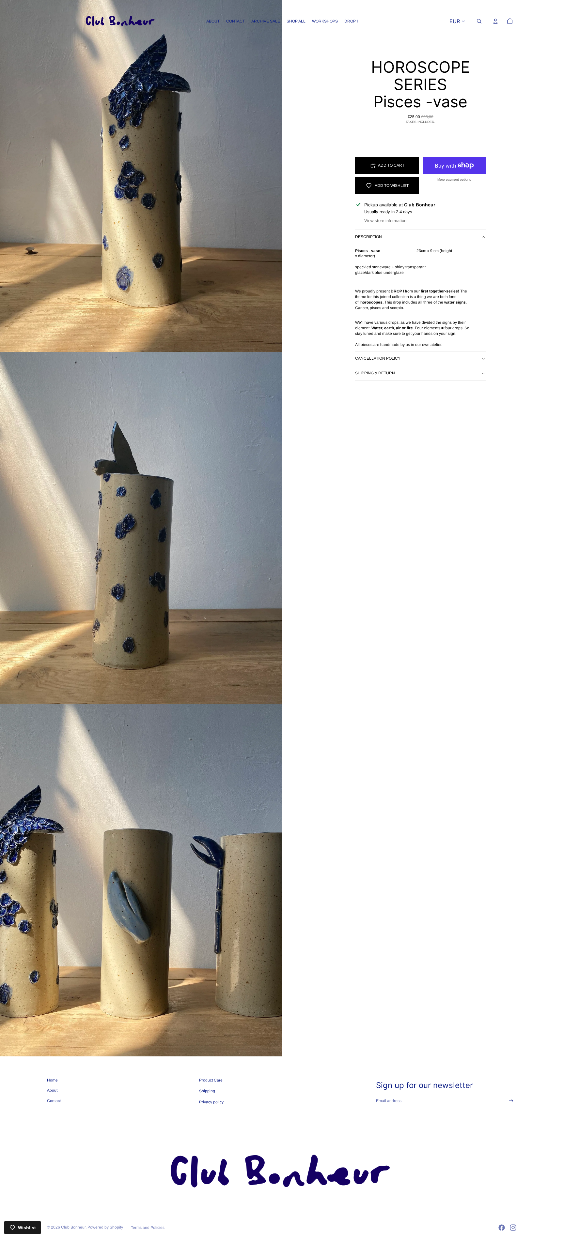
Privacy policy (211, 1102)
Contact (54, 1100)
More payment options (454, 179)
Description (368, 236)
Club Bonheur (73, 1227)
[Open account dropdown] (495, 21)
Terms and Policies (147, 1227)
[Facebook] (502, 1227)
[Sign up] (511, 1101)
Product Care (211, 1080)
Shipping (207, 1091)
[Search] (479, 21)
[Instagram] (513, 1227)
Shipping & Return (375, 373)
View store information (385, 220)
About (52, 1090)
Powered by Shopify (105, 1227)
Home (52, 1080)
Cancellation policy (377, 358)
